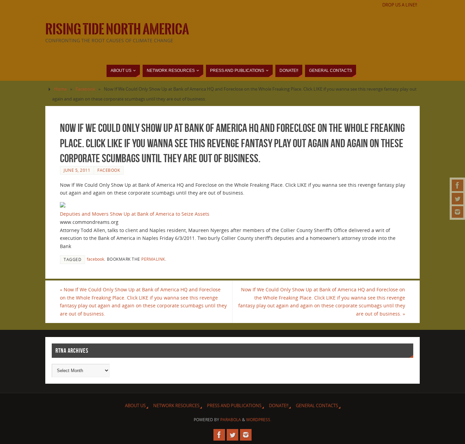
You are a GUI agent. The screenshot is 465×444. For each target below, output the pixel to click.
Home (60, 89)
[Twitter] (457, 198)
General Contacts (317, 406)
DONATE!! (278, 406)
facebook (95, 259)
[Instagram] (457, 212)
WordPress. (258, 420)
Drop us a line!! (399, 5)
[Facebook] (457, 185)
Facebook (85, 89)
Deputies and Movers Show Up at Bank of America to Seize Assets (134, 214)
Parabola (230, 420)
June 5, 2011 (77, 170)
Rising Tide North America (117, 29)
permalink (153, 259)
